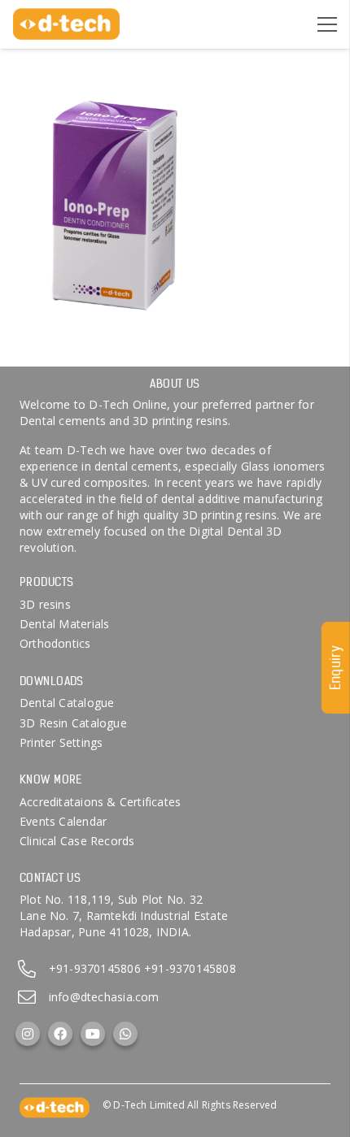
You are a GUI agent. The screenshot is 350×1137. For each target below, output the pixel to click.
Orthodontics (55, 643)
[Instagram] (27, 1034)
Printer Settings (61, 742)
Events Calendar (63, 821)
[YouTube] (93, 1034)
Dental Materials (64, 623)
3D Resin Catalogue (73, 723)
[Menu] (327, 24)
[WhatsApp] (125, 1034)
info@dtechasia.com (104, 997)
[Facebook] (60, 1034)
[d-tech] (66, 24)
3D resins (45, 604)
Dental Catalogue (67, 702)
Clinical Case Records (77, 840)
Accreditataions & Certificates (100, 801)
